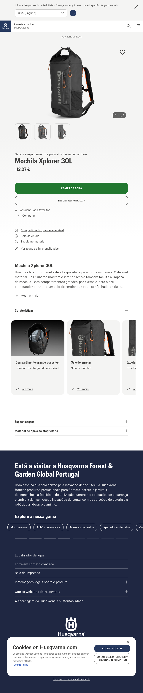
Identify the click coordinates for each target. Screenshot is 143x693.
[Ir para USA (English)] (73, 13)
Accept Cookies (112, 648)
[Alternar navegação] (138, 26)
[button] (122, 52)
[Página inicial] (5, 26)
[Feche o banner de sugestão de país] (136, 7)
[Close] (127, 641)
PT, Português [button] (21, 27)
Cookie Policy (21, 664)
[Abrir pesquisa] (128, 26)
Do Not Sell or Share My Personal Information (112, 658)
